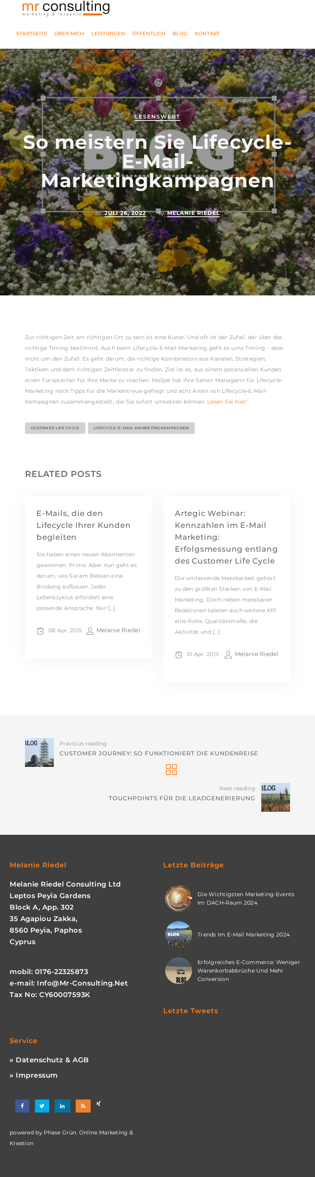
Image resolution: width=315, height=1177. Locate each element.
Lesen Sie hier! (227, 401)
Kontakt (207, 33)
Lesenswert (157, 116)
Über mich (69, 33)
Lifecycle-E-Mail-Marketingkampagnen (141, 427)
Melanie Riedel (193, 212)
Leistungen (108, 33)
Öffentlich (149, 33)
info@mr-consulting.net (82, 983)
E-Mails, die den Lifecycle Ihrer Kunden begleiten (83, 525)
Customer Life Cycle (55, 427)
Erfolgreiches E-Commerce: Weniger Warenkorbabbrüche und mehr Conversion (248, 970)
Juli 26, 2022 (125, 212)
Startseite (31, 33)
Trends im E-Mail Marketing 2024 (243, 934)
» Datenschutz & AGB (49, 1060)
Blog (179, 33)
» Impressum (34, 1075)
